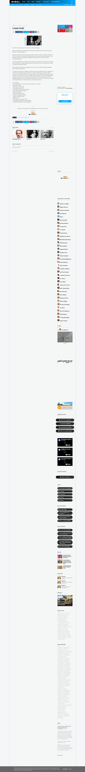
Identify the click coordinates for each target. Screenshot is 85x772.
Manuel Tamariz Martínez (62, 706)
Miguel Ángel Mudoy (67, 690)
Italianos (62, 500)
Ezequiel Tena (63, 252)
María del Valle (64, 298)
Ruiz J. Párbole (60, 715)
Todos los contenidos (66, 420)
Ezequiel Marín (64, 249)
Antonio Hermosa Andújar (62, 656)
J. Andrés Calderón (64, 268)
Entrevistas (65, 617)
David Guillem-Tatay (61, 697)
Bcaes (61, 216)
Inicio (13, 25)
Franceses (62, 491)
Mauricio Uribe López (61, 710)
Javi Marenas (64, 330)
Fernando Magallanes (65, 259)
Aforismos (59, 613)
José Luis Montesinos (61, 703)
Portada (12, 4)
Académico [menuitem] (38, 1)
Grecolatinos (62, 494)
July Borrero (60, 674)
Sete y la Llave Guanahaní (65, 520)
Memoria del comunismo (65, 530)
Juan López (63, 281)
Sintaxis (69, 637)
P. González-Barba (64, 317)
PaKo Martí (59, 692)
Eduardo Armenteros (65, 239)
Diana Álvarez (63, 233)
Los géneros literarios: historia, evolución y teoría (67, 567)
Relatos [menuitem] (32, 1)
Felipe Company (64, 256)
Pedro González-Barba (66, 674)
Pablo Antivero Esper (66, 692)
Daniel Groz (68, 683)
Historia (70, 626)
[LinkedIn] (33, 32)
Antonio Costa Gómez (66, 653)
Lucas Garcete (69, 705)
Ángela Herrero (64, 207)
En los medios (38, 4)
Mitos (66, 628)
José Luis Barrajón (66, 701)
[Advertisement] (65, 384)
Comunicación (60, 617)
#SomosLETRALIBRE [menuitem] (55, 1)
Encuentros (32, 4)
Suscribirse (65, 101)
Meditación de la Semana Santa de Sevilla (65, 517)
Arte (63, 613)
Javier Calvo (65, 699)
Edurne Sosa (60, 685)
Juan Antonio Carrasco (61, 651)
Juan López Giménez (61, 663)
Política (59, 635)
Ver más (65, 343)
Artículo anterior (15, 151)
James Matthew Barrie (16, 139)
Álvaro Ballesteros (66, 715)
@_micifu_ (62, 307)
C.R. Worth (62, 229)
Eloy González (63, 246)
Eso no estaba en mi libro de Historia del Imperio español (65, 538)
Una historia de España (65, 546)
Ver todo (51, 127)
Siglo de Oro (64, 637)
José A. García (60, 701)
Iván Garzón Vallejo (61, 687)
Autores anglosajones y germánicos (21, 25)
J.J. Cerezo (62, 278)
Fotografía (59, 624)
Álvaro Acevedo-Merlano (61, 678)
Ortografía (59, 633)
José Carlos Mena (64, 272)
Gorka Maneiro (64, 262)
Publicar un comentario (16, 147)
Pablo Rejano (63, 314)
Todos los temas (66, 477)
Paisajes (64, 633)
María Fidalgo (63, 301)
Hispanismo (26, 4)
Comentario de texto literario (62, 615)
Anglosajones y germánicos (65, 488)
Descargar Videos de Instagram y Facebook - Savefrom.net (67, 556)
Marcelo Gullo (60, 690)
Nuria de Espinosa (64, 311)
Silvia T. (59, 696)
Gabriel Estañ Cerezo (66, 685)
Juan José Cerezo (60, 665)
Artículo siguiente (51, 151)
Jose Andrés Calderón (61, 683)
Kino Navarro (63, 291)
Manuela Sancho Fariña (61, 708)
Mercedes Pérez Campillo (62, 712)
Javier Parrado (63, 265)
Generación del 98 (65, 624)
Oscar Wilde (29, 139)
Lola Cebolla (63, 294)
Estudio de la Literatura (61, 622)
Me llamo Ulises (63, 509)
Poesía (68, 633)
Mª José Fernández (65, 304)
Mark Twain (43, 139)
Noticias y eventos (61, 631)
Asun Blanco (63, 213)
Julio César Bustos (64, 288)
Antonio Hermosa (64, 210)
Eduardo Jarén (63, 242)
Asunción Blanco (68, 651)
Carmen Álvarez (64, 223)
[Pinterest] (31, 32)
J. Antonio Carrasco (65, 275)
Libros (17, 4)
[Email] (36, 32)
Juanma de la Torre (65, 285)
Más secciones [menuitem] (46, 1)
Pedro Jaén (59, 653)
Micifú (59, 669)
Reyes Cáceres (63, 320)
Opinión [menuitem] (23, 1)
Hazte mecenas (60, 755)
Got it (70, 769)
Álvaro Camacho (68, 663)
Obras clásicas (67, 631)
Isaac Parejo (67, 697)
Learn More (65, 769)
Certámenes (67, 613)
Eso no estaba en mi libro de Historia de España (65, 533)
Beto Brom (63, 576)
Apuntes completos (66, 423)
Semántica (59, 637)
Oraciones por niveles (66, 427)
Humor (59, 628)
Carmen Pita (63, 226)
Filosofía (68, 622)
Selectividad (63, 635)
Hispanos (62, 497)
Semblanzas (69, 635)
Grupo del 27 (60, 626)
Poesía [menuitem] (28, 1)
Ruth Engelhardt (66, 694)
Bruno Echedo (63, 220)
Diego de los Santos (65, 236)
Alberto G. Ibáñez (64, 204)
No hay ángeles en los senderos (64, 513)
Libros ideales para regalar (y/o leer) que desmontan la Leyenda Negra (67, 562)
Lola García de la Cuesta (61, 705)
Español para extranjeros (62, 619)
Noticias (21, 4)
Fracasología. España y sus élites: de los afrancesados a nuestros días (65, 542)
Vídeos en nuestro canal (66, 431)
